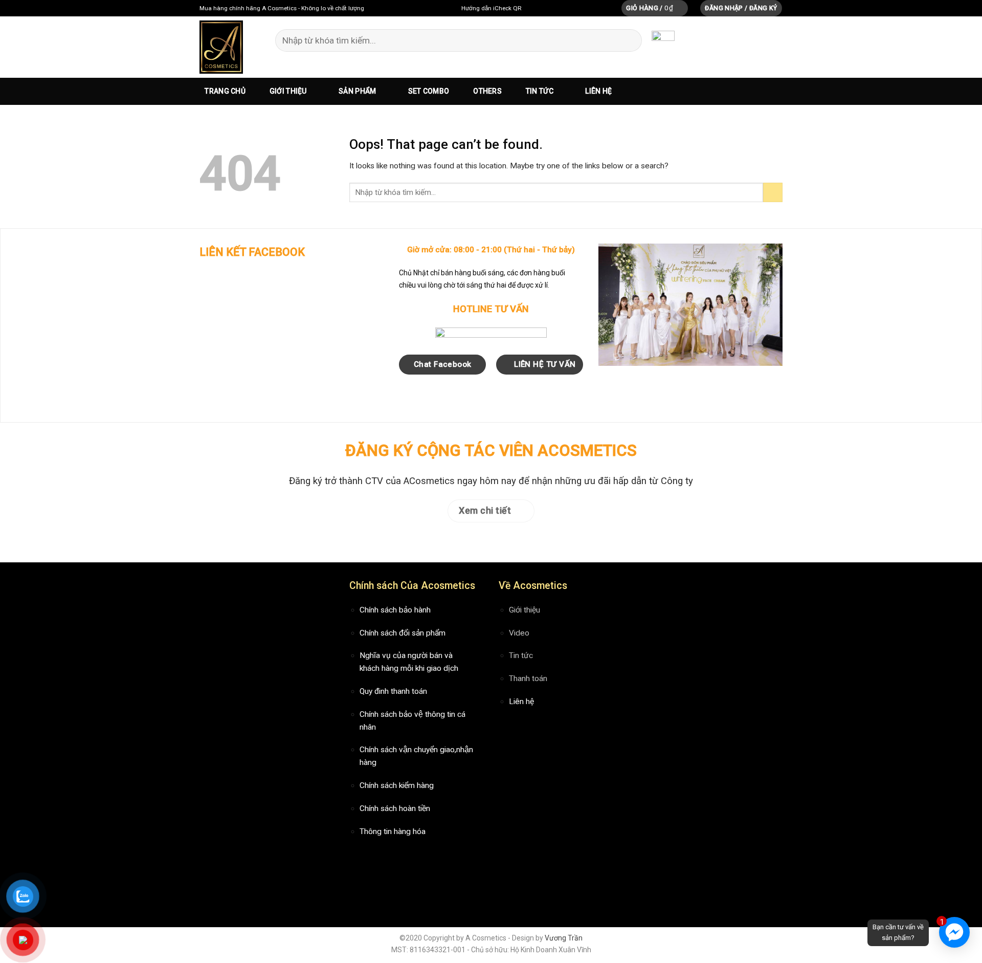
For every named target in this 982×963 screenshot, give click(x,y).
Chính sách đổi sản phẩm (402, 633)
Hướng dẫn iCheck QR (491, 8)
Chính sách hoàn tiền (395, 808)
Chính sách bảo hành (395, 610)
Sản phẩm (357, 91)
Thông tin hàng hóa (393, 831)
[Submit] (628, 40)
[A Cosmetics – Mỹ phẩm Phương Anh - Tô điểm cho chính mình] (221, 47)
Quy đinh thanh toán (393, 691)
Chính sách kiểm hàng (397, 785)
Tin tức (539, 91)
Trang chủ (225, 91)
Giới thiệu (288, 91)
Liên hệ (598, 91)
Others (487, 91)
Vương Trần (564, 938)
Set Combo (429, 91)
